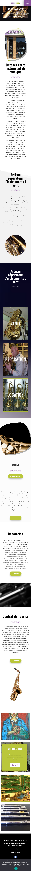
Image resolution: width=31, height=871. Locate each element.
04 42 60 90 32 (16, 476)
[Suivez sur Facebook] (26, 14)
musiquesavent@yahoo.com (15, 849)
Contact (15, 765)
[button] (27, 3)
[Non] (29, 865)
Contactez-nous (15, 748)
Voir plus (16, 518)
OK (16, 868)
